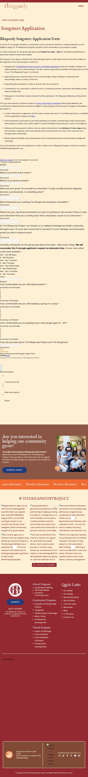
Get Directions (22, 758)
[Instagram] (59, 755)
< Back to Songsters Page (12, 20)
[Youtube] (75, 755)
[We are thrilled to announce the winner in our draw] (73, 518)
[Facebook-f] (67, 755)
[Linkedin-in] (79, 755)
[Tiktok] (63, 755)
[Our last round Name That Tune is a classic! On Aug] (44, 547)
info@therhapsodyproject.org (69, 753)
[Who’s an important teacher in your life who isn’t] (73, 547)
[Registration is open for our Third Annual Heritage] (15, 518)
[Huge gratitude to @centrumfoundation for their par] (44, 518)
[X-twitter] (71, 755)
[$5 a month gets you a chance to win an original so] (15, 547)
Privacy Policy (67, 773)
